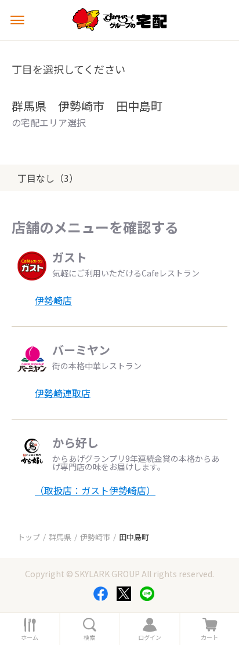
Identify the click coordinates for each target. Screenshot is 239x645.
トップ (28, 537)
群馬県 (60, 537)
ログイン (149, 637)
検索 (89, 637)
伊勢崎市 (95, 537)
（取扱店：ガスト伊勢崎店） (95, 490)
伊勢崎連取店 (62, 393)
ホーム (29, 637)
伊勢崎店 (53, 300)
